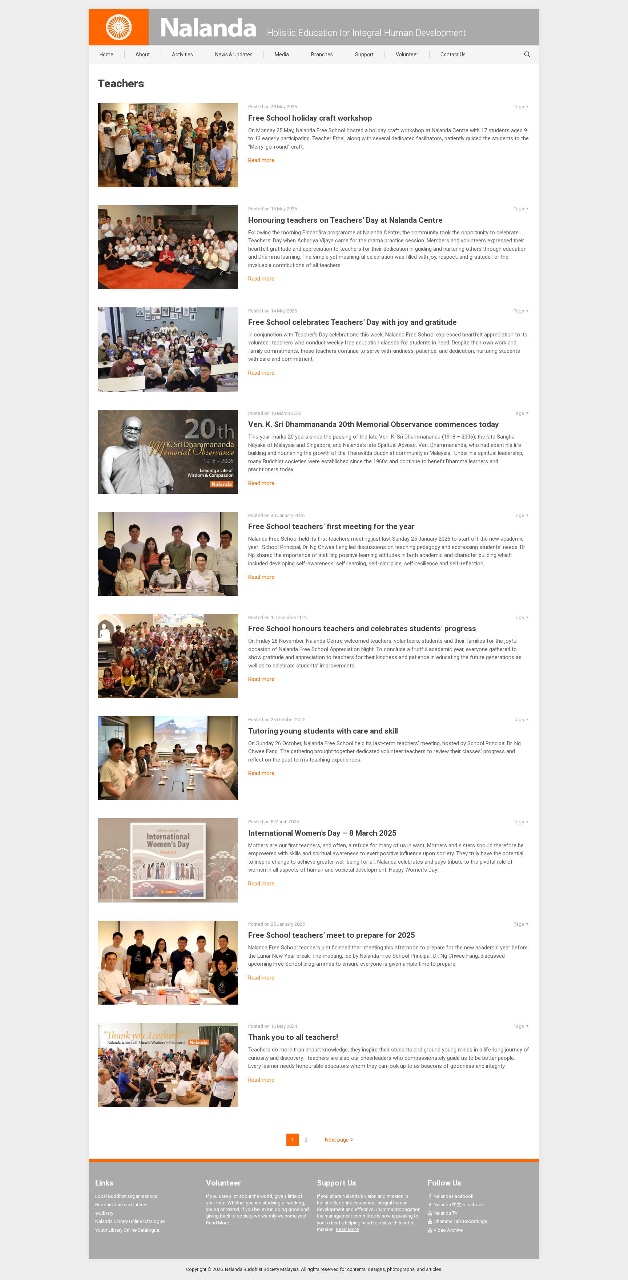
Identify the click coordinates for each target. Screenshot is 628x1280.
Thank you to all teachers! (293, 1037)
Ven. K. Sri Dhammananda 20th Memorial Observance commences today (373, 424)
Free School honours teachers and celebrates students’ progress (362, 628)
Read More (217, 1223)
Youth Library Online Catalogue (127, 1230)
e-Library (104, 1213)
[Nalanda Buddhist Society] (209, 27)
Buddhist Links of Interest (122, 1204)
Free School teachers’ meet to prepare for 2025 (331, 935)
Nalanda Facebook (453, 1196)
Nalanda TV (445, 1213)
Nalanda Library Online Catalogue (130, 1221)
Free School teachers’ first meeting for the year (331, 526)
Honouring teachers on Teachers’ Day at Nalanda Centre (345, 220)
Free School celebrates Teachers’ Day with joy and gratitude (352, 322)
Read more (261, 160)
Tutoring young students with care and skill (323, 731)
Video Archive (447, 1230)
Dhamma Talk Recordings (459, 1221)
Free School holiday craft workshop (310, 118)
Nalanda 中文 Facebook (458, 1204)
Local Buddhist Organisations (126, 1196)
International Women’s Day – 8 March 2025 (322, 833)
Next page (337, 1139)
